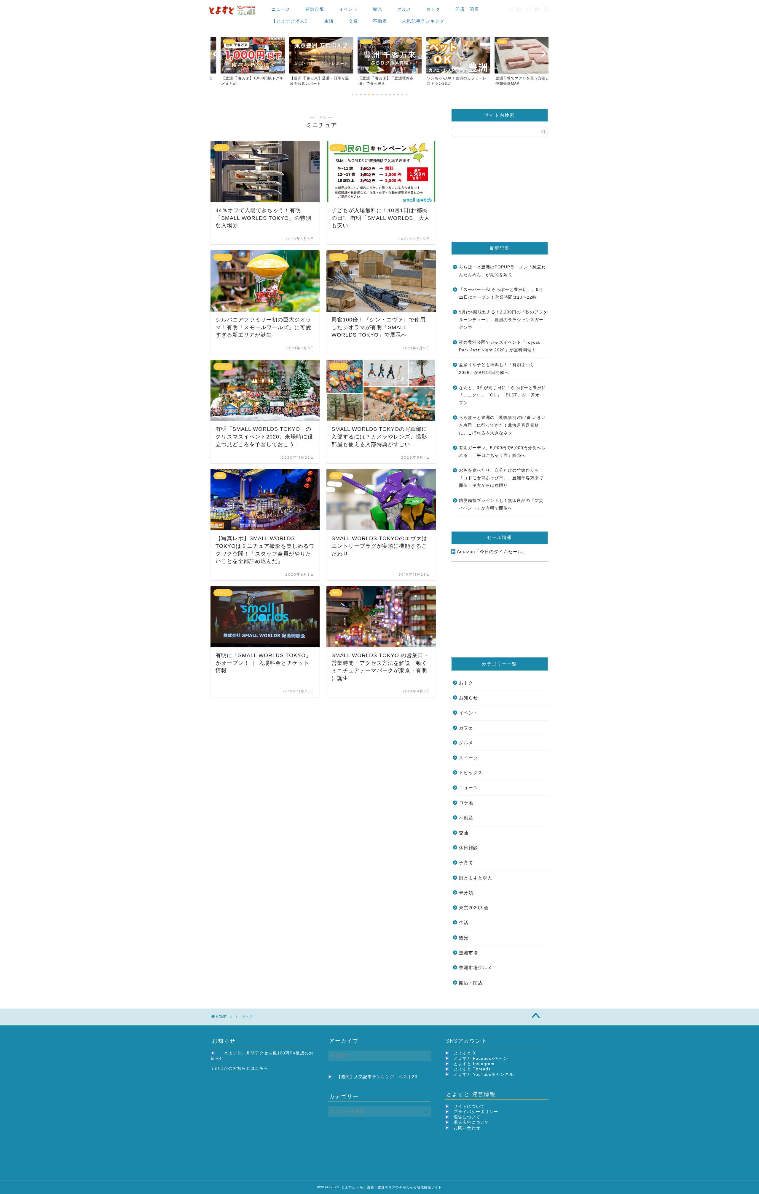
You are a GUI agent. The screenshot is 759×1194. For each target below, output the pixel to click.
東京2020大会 (474, 907)
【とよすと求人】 (291, 21)
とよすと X (465, 1053)
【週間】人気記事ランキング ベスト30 (377, 1077)
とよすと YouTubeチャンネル (484, 1074)
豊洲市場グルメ (475, 967)
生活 (329, 21)
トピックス (471, 772)
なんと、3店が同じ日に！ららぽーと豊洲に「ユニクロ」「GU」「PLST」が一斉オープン (502, 395)
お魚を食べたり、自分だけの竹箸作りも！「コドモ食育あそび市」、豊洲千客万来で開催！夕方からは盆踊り (501, 478)
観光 (377, 9)
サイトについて (469, 1106)
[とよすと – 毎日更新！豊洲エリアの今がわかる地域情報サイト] (233, 15)
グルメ (404, 9)
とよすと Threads (472, 1069)
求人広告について (471, 1122)
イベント (348, 9)
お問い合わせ (467, 1128)
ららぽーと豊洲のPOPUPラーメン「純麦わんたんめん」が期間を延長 (502, 271)
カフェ (466, 727)
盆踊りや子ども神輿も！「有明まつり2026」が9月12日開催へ (497, 369)
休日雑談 (468, 847)
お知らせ (468, 697)
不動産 (380, 21)
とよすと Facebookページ (480, 1058)
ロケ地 (466, 802)
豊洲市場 (314, 9)
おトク (433, 9)
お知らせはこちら (250, 1068)
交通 (353, 21)
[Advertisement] (499, 189)
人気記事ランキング (423, 21)
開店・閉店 (467, 9)
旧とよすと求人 (475, 877)
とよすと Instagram (474, 1064)
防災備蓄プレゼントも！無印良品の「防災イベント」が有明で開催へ (501, 504)
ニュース (281, 9)
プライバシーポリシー (476, 1112)
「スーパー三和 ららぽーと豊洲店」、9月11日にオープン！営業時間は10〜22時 (501, 293)
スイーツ (468, 757)
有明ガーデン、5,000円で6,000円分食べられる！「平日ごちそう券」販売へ (502, 452)
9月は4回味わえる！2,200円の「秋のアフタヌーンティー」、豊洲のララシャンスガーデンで (503, 319)
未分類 (466, 892)
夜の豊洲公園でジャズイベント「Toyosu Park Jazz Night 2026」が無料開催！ (500, 346)
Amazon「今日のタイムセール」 (491, 551)
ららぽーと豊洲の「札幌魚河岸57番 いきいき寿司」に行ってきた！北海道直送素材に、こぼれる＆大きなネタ (502, 425)
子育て (466, 862)
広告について (467, 1117)
